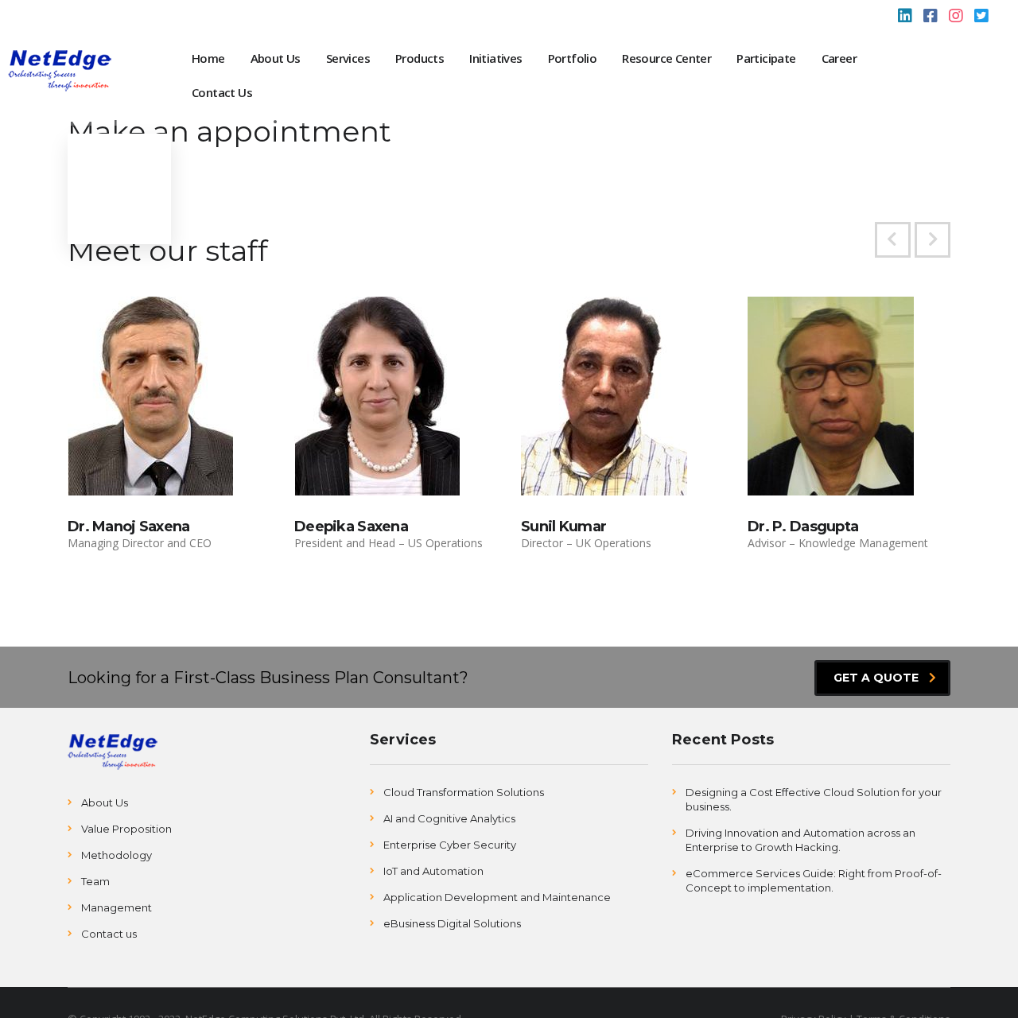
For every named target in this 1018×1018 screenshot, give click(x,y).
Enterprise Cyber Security (449, 844)
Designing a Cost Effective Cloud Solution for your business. (814, 799)
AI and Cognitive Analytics (449, 818)
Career (839, 58)
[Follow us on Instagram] (956, 17)
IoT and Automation (433, 871)
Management (116, 907)
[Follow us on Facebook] (930, 17)
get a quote (876, 677)
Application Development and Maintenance (497, 897)
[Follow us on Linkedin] (905, 17)
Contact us (109, 933)
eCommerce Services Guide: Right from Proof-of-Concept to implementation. (814, 880)
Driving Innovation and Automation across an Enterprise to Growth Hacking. (800, 839)
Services (348, 58)
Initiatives (495, 58)
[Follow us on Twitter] (981, 17)
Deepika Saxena (351, 526)
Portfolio (572, 58)
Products (419, 58)
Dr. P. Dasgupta (803, 526)
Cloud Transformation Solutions (463, 792)
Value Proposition (126, 828)
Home (208, 58)
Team (95, 881)
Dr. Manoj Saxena (128, 526)
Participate (765, 58)
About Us (276, 58)
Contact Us (222, 92)
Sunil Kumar (563, 526)
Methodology (116, 855)
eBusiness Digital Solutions (452, 923)
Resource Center (666, 58)
